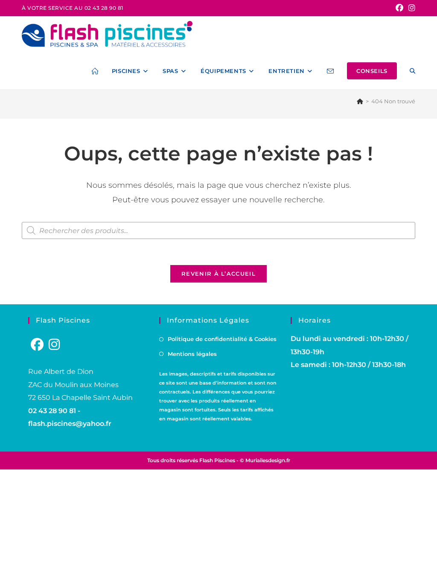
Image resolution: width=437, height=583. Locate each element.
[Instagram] (54, 344)
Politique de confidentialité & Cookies (222, 338)
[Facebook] (37, 344)
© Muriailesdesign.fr (265, 460)
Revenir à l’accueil (218, 273)
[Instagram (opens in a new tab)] (410, 8)
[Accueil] (360, 101)
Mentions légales (192, 353)
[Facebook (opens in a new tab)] (399, 8)
